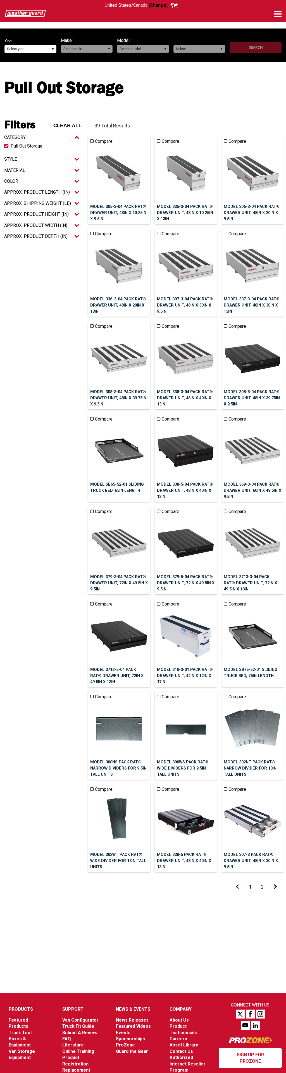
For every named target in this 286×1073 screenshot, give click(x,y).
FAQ (66, 1038)
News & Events (133, 1009)
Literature (73, 1045)
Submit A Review (79, 1032)
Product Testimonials (183, 1029)
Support (73, 1009)
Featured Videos (133, 1026)
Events (123, 1032)
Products (21, 1009)
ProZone (125, 1045)
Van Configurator (80, 1020)
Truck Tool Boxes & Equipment (20, 1039)
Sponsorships (130, 1038)
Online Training (78, 1051)
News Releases (132, 1020)
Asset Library (184, 1045)
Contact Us (181, 1051)
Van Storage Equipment (22, 1054)
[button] (52, 49)
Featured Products (18, 1023)
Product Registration (75, 1060)
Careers (178, 1038)
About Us (179, 1020)
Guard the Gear (132, 1051)
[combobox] (30, 49)
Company (181, 1009)
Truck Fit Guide (78, 1026)
